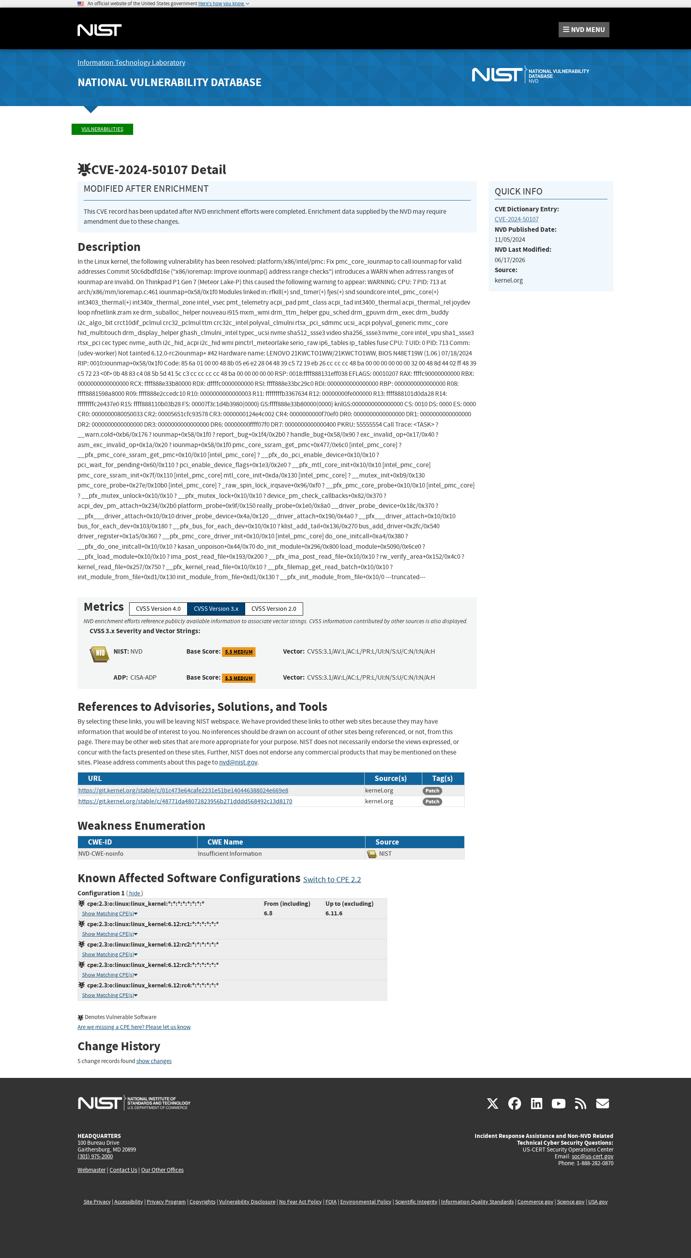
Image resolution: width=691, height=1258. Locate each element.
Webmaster (92, 1170)
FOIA (331, 1202)
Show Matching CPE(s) (108, 913)
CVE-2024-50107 (517, 219)
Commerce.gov (535, 1202)
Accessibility (128, 1202)
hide (134, 893)
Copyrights (203, 1202)
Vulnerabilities (102, 129)
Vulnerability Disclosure (247, 1202)
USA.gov (598, 1202)
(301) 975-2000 (95, 1156)
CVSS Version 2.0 (274, 609)
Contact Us (123, 1170)
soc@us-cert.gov (592, 1156)
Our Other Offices (162, 1170)
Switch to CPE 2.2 (332, 880)
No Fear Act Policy (300, 1202)
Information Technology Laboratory (131, 62)
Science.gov (571, 1202)
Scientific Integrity (416, 1202)
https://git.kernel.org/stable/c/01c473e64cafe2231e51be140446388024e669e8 (183, 791)
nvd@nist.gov (238, 762)
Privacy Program (166, 1202)
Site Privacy (97, 1202)
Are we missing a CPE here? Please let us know (134, 1027)
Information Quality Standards (477, 1202)
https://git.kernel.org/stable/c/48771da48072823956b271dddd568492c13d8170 (185, 801)
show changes (154, 1061)
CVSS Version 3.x (216, 609)
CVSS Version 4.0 (158, 609)
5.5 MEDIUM (239, 651)
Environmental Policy (365, 1202)
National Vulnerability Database (170, 82)
